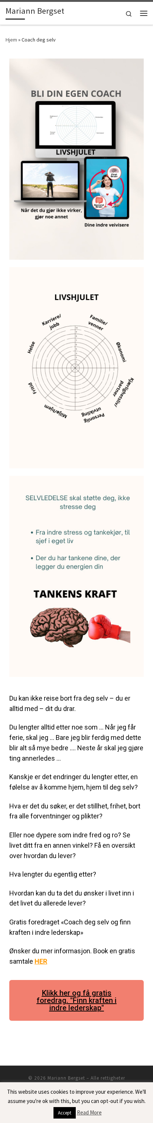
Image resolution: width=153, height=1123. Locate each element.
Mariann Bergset (66, 1078)
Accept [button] (64, 1113)
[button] (76, 1000)
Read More (89, 1112)
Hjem (11, 39)
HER (41, 961)
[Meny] (143, 13)
